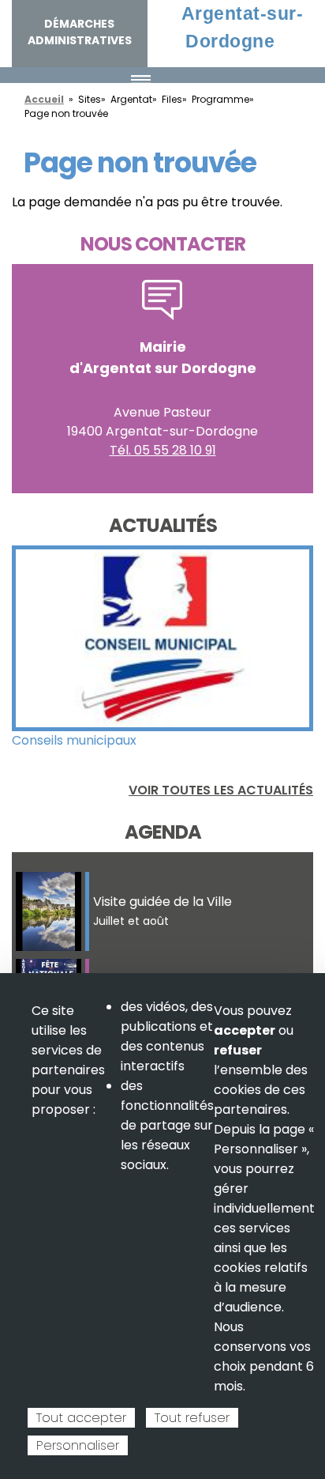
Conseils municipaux (74, 740)
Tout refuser (192, 1418)
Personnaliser (77, 1445)
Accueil (44, 99)
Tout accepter (81, 1418)
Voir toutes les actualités (221, 790)
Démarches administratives (80, 32)
